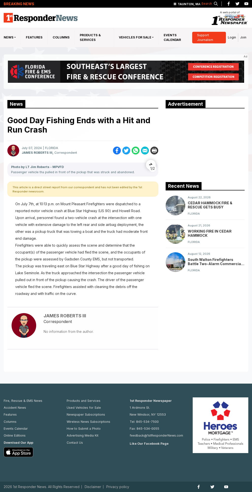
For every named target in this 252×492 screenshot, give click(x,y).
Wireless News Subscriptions (88, 422)
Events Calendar (172, 37)
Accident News (15, 407)
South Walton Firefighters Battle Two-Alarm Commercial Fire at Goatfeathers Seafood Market (215, 261)
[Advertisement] (202, 144)
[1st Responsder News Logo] (41, 17)
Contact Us (75, 442)
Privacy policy (117, 487)
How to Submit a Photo (84, 428)
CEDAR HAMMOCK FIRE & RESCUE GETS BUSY (210, 205)
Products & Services (90, 37)
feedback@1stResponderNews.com (156, 435)
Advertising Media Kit (82, 435)
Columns (61, 37)
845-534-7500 (147, 422)
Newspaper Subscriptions (86, 414)
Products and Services (83, 401)
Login (232, 37)
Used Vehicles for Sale (84, 407)
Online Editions (15, 435)
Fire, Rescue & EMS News (23, 401)
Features (34, 37)
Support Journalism (205, 37)
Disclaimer (93, 487)
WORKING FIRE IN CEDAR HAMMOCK (210, 233)
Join (243, 37)
